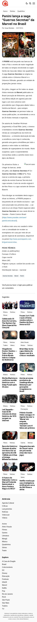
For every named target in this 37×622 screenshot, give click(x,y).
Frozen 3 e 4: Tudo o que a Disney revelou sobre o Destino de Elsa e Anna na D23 (27, 320)
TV (3, 609)
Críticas (5, 506)
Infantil (4, 582)
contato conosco (12, 619)
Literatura (5, 536)
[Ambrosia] (5, 3)
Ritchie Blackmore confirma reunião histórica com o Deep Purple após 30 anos (9, 382)
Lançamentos (7, 509)
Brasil (4, 564)
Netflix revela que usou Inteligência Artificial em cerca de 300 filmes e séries (27, 485)
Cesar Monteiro (9, 28)
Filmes (4, 530)
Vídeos (4, 518)
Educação (5, 576)
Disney (4, 573)
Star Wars (5, 603)
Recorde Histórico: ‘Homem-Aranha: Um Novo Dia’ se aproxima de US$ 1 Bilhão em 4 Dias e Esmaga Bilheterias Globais (9, 453)
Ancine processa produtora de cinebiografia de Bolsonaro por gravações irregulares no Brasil (26, 385)
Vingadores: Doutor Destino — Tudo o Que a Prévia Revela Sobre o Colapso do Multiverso (9, 354)
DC (3, 570)
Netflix (4, 588)
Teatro (4, 550)
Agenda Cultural (8, 503)
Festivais (5, 579)
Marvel (16, 276)
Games (4, 533)
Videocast (5, 515)
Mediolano (26, 619)
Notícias (5, 512)
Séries (4, 547)
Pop (3, 591)
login (20, 285)
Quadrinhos (6, 544)
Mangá (4, 539)
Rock (4, 597)
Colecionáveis (7, 567)
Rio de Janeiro (7, 594)
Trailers (5, 606)
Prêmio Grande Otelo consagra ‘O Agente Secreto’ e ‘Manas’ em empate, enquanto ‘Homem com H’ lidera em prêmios (27, 420)
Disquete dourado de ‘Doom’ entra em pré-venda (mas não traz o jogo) (27, 450)
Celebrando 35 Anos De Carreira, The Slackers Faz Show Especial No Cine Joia (9, 323)
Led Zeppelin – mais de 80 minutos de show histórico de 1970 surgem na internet (9, 415)
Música (4, 541)
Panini (22, 276)
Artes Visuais (7, 527)
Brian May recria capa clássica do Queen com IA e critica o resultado (27, 352)
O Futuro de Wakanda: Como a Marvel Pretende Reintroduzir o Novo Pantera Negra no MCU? (9, 483)
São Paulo (6, 600)
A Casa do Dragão (9, 561)
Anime (4, 524)
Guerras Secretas (8, 276)
